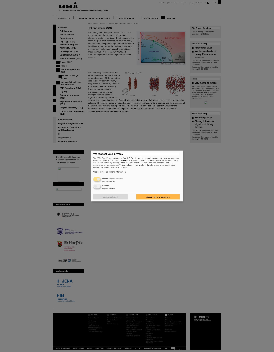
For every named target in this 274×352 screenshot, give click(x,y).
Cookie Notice (123, 160)
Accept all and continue (158, 197)
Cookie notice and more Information (109, 172)
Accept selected (110, 197)
